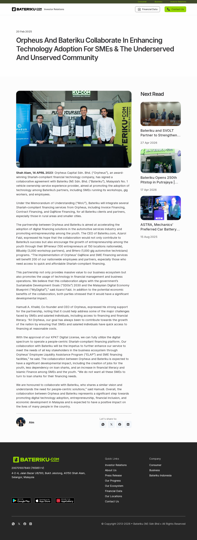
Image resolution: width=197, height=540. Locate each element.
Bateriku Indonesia (160, 475)
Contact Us (112, 501)
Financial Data (113, 491)
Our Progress (113, 480)
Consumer (142, 2)
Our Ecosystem (114, 485)
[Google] (21, 500)
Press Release (113, 475)
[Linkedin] (128, 424)
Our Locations (113, 496)
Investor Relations (178, 2)
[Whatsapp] (103, 424)
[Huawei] (65, 500)
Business (158, 2)
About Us (110, 470)
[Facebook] (119, 424)
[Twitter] (111, 424)
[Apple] (43, 500)
